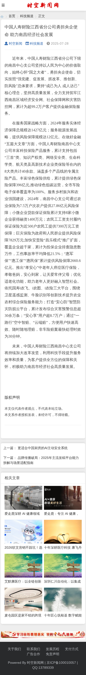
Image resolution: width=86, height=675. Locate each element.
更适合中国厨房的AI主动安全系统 (43, 448)
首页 (12, 16)
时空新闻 (15, 43)
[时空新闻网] (2, 16)
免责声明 (52, 654)
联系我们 (33, 649)
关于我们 (14, 649)
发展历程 (52, 649)
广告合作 (33, 654)
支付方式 (71, 649)
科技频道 (26, 16)
